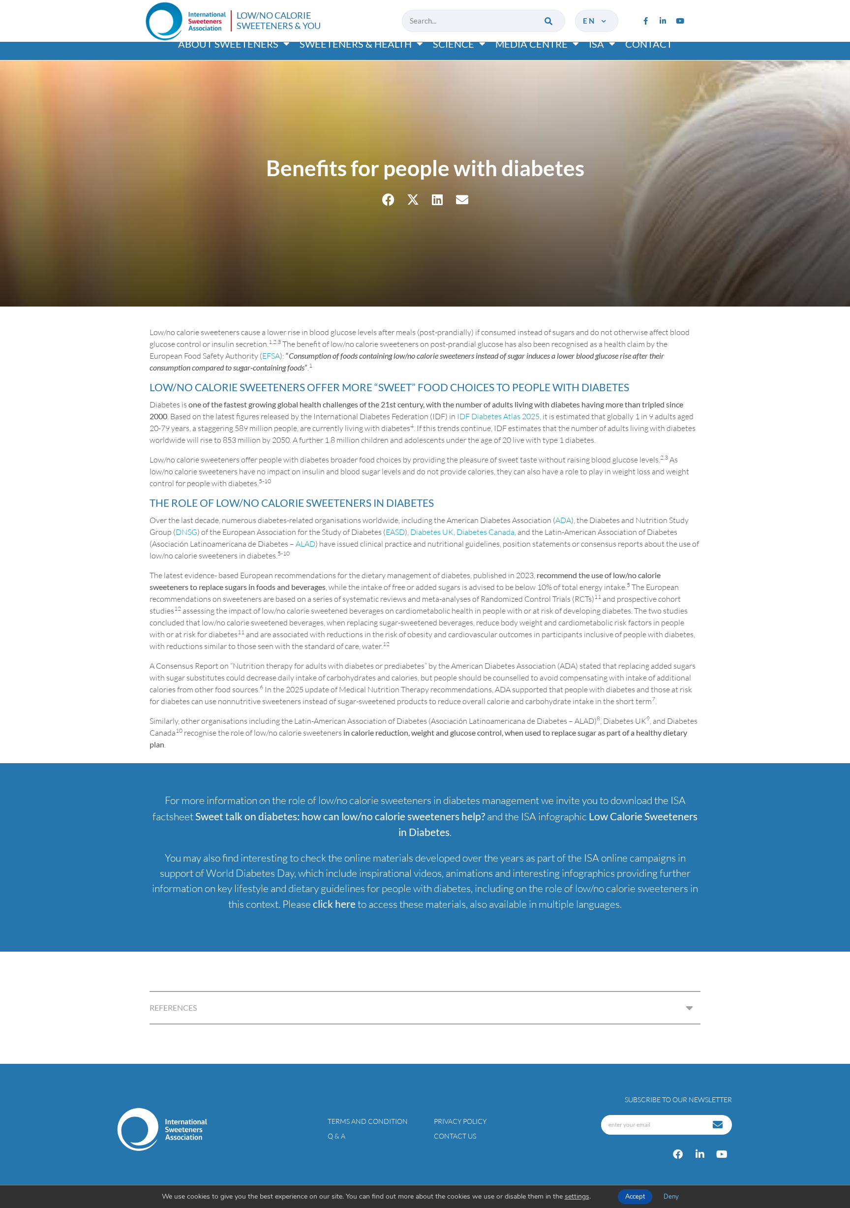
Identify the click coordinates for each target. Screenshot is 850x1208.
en (591, 20)
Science (453, 44)
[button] (388, 199)
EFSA (271, 356)
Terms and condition (368, 1121)
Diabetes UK (432, 532)
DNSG (186, 532)
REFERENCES (173, 1007)
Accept (635, 1196)
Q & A (336, 1136)
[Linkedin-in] (662, 20)
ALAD (305, 544)
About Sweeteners (228, 44)
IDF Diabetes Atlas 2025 (498, 416)
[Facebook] (678, 1154)
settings (577, 1196)
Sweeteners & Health (356, 44)
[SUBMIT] (719, 1125)
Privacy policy (460, 1121)
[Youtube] (679, 20)
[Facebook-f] (645, 20)
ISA (596, 44)
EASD (395, 532)
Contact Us (455, 1136)
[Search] (549, 20)
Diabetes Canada (485, 532)
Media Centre (531, 44)
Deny (671, 1196)
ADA (563, 520)
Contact (648, 44)
